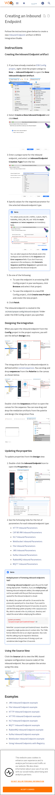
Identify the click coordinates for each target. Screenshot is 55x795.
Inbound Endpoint (17, 34)
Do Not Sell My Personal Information (27, 781)
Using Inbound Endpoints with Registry (27, 743)
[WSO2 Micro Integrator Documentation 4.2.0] (9, 3)
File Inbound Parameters (24, 546)
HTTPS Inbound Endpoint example (25, 716)
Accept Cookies (27, 789)
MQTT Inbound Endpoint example (24, 725)
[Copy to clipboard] (46, 619)
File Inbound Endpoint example (23, 707)
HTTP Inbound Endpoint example (24, 711)
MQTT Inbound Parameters (25, 564)
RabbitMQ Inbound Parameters (27, 559)
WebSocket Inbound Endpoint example (26, 738)
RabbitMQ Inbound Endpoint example (26, 729)
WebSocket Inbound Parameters (27, 541)
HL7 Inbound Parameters (24, 537)
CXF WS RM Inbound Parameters (27, 532)
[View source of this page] (44, 16)
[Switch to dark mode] (42, 3)
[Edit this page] (48, 16)
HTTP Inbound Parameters (25, 527)
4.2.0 (33, 4)
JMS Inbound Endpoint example (23, 702)
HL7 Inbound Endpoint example (23, 720)
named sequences (26, 368)
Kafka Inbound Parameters (25, 555)
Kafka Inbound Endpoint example (24, 734)
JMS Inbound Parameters (24, 550)
